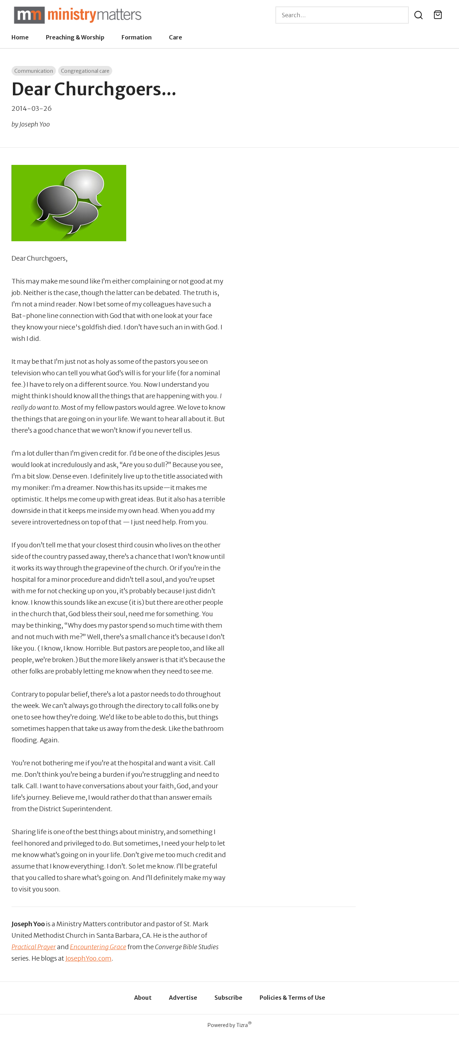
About (143, 997)
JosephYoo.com (88, 958)
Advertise (183, 997)
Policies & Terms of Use (292, 997)
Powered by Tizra (230, 1025)
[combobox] (342, 15)
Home (20, 37)
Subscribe (228, 997)
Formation (137, 37)
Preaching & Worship (75, 37)
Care (175, 37)
